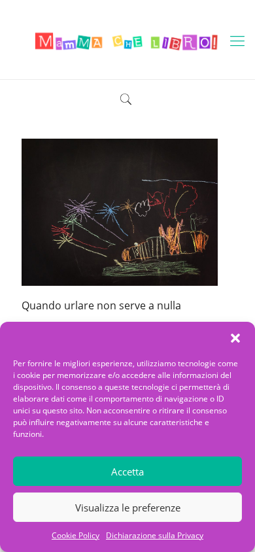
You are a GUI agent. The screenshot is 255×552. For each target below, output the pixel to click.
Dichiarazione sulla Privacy (154, 535)
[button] (235, 338)
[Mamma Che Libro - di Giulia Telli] (127, 40)
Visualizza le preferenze (127, 507)
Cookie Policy (75, 535)
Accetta (127, 471)
